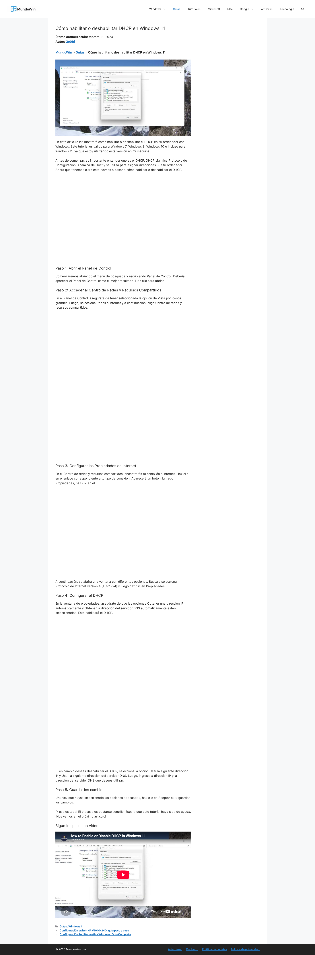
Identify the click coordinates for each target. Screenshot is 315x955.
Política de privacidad (245, 949)
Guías (176, 9)
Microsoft (214, 9)
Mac (230, 9)
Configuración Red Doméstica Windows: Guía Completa (95, 934)
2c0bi (70, 41)
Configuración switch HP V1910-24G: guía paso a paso (94, 930)
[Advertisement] (123, 202)
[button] (303, 9)
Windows (155, 9)
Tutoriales (194, 9)
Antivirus (267, 9)
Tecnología (287, 9)
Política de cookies (214, 949)
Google (244, 9)
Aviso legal (175, 949)
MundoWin (63, 52)
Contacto (192, 949)
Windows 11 (75, 926)
